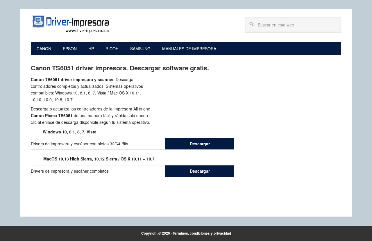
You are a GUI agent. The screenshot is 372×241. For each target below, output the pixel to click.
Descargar (200, 144)
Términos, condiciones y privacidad (202, 233)
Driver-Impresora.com (70, 23)
